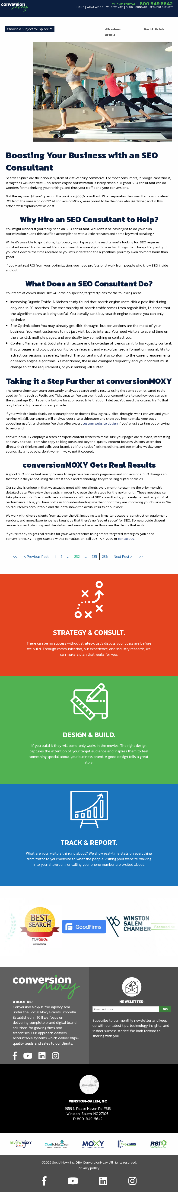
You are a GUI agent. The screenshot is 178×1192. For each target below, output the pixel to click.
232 (77, 556)
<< (15, 556)
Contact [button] (141, 7)
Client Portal (124, 4)
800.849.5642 (156, 3)
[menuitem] (80, 7)
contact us (126, 538)
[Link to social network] (15, 1055)
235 (94, 556)
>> (141, 556)
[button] (80, 7)
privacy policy (89, 1168)
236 (105, 556)
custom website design (100, 423)
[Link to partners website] (21, 1143)
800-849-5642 (89, 1118)
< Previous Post (36, 556)
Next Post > (123, 556)
